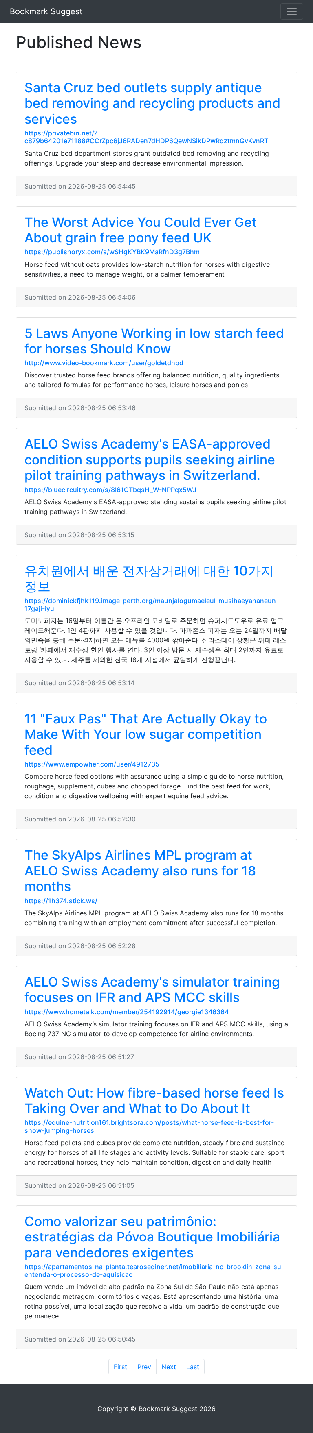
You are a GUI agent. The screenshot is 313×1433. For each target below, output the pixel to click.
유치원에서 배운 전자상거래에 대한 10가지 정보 (149, 578)
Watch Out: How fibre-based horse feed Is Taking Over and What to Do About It (154, 1100)
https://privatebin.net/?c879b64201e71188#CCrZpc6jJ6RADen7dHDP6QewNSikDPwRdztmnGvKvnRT (146, 137)
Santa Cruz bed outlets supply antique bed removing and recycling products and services (152, 103)
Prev (144, 1367)
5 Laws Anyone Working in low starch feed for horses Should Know (154, 341)
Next (168, 1367)
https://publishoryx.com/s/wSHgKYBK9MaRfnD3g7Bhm (112, 252)
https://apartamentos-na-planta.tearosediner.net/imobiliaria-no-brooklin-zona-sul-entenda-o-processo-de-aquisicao (155, 1270)
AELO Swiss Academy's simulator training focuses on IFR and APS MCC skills (152, 989)
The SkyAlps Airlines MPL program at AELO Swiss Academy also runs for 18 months (140, 870)
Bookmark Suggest (46, 11)
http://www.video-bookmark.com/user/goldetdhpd (103, 363)
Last (192, 1367)
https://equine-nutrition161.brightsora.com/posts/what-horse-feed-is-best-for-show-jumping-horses (149, 1126)
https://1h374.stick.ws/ (60, 901)
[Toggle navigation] (291, 11)
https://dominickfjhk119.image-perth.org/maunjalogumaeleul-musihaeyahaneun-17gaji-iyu (151, 604)
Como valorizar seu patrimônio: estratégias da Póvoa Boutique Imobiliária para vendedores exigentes (152, 1237)
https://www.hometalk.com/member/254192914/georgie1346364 (126, 1012)
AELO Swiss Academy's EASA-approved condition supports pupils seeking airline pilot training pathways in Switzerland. (149, 459)
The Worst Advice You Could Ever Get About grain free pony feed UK (140, 230)
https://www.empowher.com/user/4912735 (91, 764)
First (120, 1367)
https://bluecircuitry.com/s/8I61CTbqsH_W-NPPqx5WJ (110, 490)
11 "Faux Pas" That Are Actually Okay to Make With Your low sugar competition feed (145, 734)
